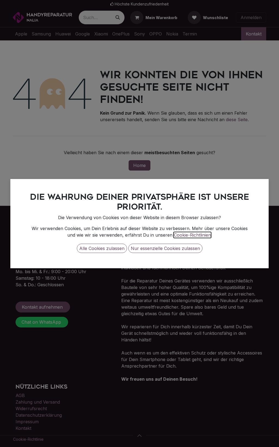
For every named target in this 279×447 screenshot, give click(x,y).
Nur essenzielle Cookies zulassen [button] (165, 248)
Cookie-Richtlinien (192, 235)
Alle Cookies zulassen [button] (102, 248)
